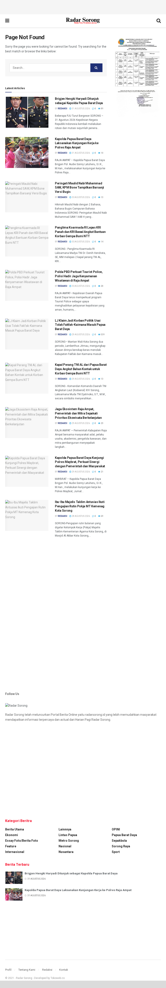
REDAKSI (62, 108)
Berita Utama (14, 829)
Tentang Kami (26, 969)
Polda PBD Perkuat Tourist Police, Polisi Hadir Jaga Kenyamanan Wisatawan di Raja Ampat (79, 276)
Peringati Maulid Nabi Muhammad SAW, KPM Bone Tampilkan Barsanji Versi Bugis (79, 187)
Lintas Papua (68, 835)
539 (102, 334)
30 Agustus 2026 (80, 197)
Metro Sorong (69, 840)
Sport (116, 852)
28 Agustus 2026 (80, 516)
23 (101, 423)
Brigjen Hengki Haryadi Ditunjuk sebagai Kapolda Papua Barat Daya (71, 873)
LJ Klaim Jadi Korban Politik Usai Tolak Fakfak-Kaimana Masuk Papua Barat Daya (80, 325)
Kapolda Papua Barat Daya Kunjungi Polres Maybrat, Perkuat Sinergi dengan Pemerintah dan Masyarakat (80, 462)
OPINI (116, 829)
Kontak (63, 969)
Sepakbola (119, 840)
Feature (10, 846)
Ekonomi (11, 835)
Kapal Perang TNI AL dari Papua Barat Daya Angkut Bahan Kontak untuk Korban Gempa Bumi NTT (81, 369)
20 (101, 286)
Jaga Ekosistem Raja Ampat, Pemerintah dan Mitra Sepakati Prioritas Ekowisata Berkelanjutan (78, 413)
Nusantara (66, 852)
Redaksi (47, 969)
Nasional (65, 846)
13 (101, 197)
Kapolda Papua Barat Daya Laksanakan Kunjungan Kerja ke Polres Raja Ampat (77, 143)
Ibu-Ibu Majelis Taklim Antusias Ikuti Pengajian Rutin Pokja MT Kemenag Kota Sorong (80, 506)
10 (101, 153)
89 (101, 108)
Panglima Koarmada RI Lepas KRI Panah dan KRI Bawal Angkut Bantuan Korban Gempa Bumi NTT (80, 232)
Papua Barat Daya (124, 835)
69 (101, 516)
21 (101, 472)
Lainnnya (65, 829)
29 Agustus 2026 (80, 334)
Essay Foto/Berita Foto (21, 840)
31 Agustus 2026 (80, 108)
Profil (8, 969)
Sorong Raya (121, 846)
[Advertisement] (83, 6)
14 (101, 241)
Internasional (14, 852)
